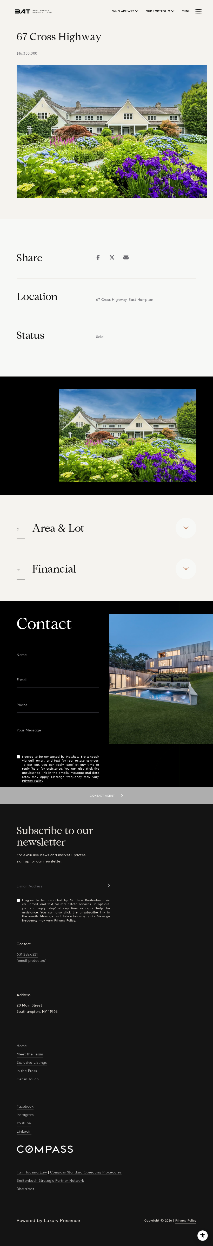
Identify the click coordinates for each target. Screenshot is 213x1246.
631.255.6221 (27, 954)
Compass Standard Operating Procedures (86, 1172)
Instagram (25, 1115)
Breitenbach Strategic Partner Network (50, 1180)
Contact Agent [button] (103, 795)
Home (22, 1046)
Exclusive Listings (32, 1062)
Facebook (25, 1106)
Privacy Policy (32, 781)
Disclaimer (25, 1189)
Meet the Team (30, 1054)
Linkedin (24, 1131)
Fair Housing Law (32, 1172)
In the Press (27, 1071)
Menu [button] (186, 11)
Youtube (24, 1123)
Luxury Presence (62, 1220)
